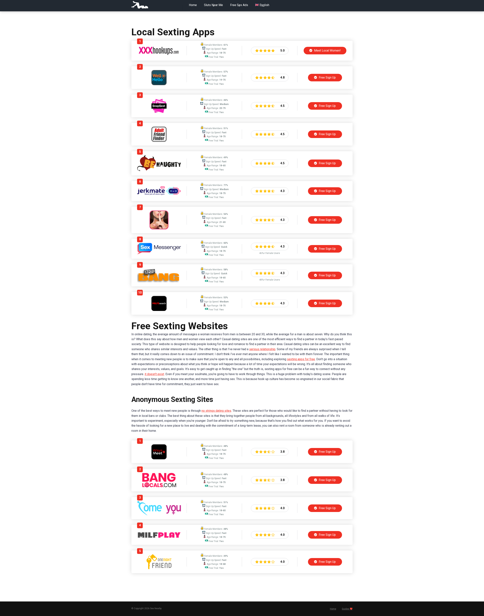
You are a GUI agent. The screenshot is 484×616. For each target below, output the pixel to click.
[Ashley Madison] (159, 228)
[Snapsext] (159, 112)
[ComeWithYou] (159, 514)
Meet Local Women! (327, 50)
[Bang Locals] (159, 486)
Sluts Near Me (213, 5)
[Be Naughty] (159, 170)
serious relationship (262, 349)
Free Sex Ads (239, 5)
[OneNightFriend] (159, 568)
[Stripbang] (159, 281)
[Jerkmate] (159, 196)
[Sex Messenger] (159, 253)
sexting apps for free (301, 359)
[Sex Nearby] (139, 4)
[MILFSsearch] (159, 310)
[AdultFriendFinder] (159, 141)
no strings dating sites (216, 410)
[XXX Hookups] (159, 54)
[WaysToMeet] (159, 458)
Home (193, 5)
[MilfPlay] (159, 537)
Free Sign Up (327, 77)
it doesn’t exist (154, 374)
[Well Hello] (159, 84)
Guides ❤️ (347, 609)
